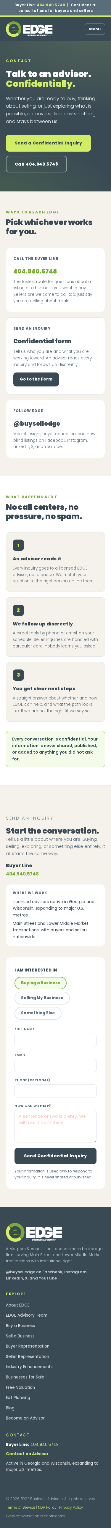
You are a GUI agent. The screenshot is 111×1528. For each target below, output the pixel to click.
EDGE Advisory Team (26, 1315)
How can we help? (33, 1105)
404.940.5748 (51, 4)
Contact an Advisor (27, 1454)
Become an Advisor (25, 1418)
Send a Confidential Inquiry (48, 143)
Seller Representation (27, 1356)
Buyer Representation (27, 1346)
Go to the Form (36, 379)
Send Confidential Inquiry (55, 1156)
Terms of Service (20, 1507)
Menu (95, 29)
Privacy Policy (71, 1507)
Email (20, 1054)
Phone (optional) (32, 1080)
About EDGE (18, 1305)
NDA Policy (47, 1507)
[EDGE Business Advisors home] (29, 29)
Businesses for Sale (25, 1377)
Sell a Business (20, 1336)
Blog (10, 1408)
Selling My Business (42, 998)
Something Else (38, 1013)
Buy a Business (20, 1326)
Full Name (25, 1029)
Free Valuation (20, 1387)
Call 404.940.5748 (36, 164)
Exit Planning (18, 1397)
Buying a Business (40, 983)
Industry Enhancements (29, 1367)
